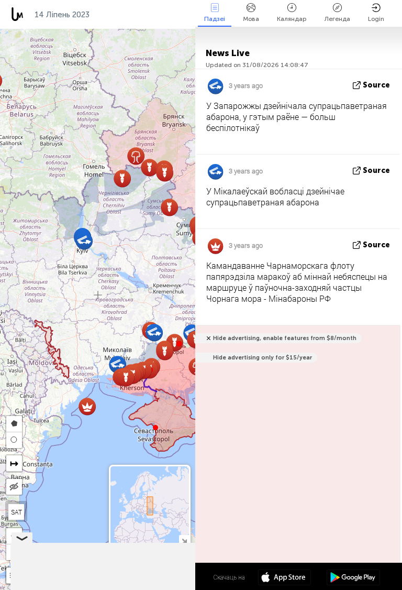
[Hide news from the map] (14, 487)
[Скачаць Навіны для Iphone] (284, 578)
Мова (251, 19)
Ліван (158, 14)
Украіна (115, 14)
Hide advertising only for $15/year (262, 357)
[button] (179, 343)
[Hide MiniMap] (184, 540)
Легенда (337, 19)
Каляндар (292, 19)
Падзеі (214, 19)
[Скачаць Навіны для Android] (353, 578)
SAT (16, 512)
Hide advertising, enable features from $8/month (284, 338)
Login (376, 19)
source (376, 85)
